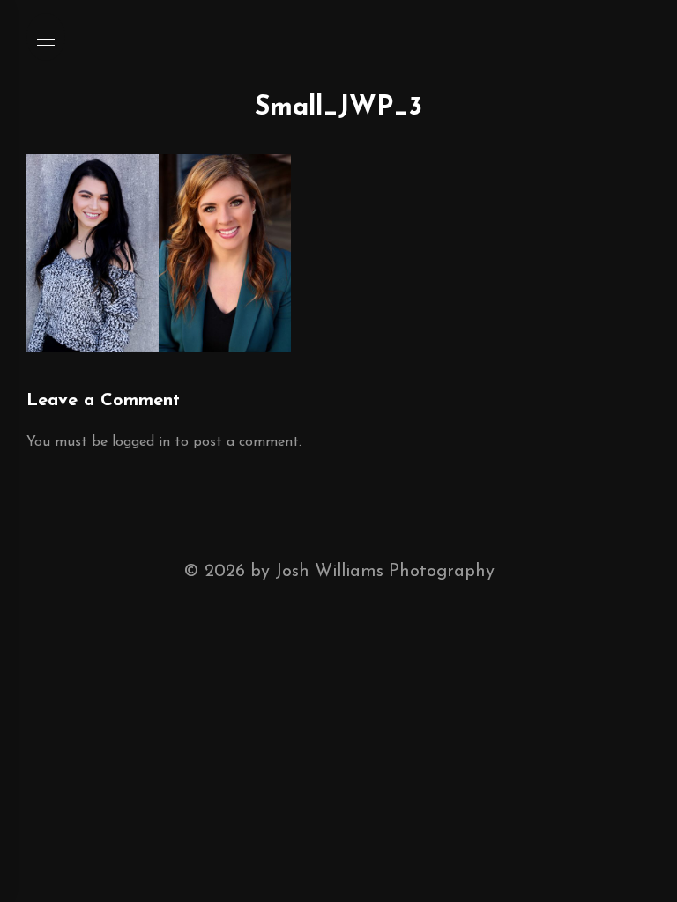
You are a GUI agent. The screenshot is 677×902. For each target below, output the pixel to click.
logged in (141, 442)
